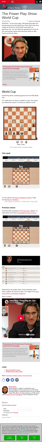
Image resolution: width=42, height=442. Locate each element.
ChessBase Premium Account (27, 213)
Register (16, 412)
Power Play (26, 211)
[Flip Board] (17, 142)
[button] (12, 1)
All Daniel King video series (14, 371)
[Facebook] (8, 379)
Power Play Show (27, 375)
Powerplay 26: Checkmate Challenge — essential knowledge (18, 67)
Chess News (14, 8)
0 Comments (36, 21)
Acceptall (34, 437)
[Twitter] (12, 379)
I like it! (30, 21)
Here (22, 430)
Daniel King (9, 375)
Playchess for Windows (11, 199)
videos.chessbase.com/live (23, 197)
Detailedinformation (9, 437)
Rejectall (22, 437)
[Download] (26, 142)
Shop (4, 1)
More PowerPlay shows (13, 370)
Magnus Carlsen (17, 375)
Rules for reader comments (9, 405)
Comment (4, 415)
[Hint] (22, 142)
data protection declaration (23, 433)
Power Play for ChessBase (14, 394)
